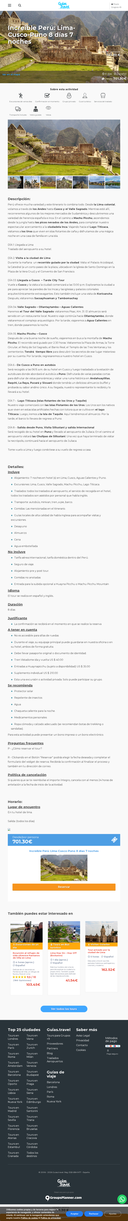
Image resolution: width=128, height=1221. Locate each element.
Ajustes (112, 1213)
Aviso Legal (83, 1035)
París (50, 1091)
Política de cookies (29, 1218)
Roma (50, 1096)
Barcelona (53, 1082)
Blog (50, 1053)
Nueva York (54, 1101)
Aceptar (74, 1213)
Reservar (64, 886)
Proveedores (55, 1043)
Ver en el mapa (11, 74)
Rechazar (93, 1213)
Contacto (82, 1045)
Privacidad (82, 1040)
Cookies (81, 1050)
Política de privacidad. (51, 1218)
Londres (52, 1087)
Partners (52, 1048)
